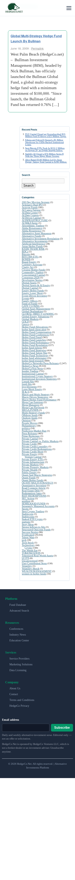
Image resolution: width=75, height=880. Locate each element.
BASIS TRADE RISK (33, 248)
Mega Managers (30, 404)
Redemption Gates (32, 493)
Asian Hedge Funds (32, 246)
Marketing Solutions (20, 664)
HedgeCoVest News (32, 368)
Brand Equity (29, 261)
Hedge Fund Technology (35, 355)
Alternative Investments (35, 241)
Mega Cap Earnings (32, 402)
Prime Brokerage (31, 436)
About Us (14, 688)
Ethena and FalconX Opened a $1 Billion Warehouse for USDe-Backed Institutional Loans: (44, 142)
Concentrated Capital (33, 274)
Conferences (16, 628)
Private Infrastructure (33, 461)
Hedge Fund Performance (35, 342)
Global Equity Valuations (35, 316)
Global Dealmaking (32, 311)
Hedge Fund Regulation (35, 345)
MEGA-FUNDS (30, 410)
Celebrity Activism (32, 264)
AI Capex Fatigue (31, 209)
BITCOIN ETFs (30, 256)
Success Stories (30, 532)
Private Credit (29, 443)
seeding (26, 500)
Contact (13, 694)
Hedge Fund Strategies (34, 350)
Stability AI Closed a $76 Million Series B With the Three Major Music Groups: (44, 155)
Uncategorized (30, 560)
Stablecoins (28, 516)
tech (24, 539)
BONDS (26, 259)
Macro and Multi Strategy (36, 394)
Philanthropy (29, 425)
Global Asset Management (36, 308)
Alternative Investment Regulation (40, 238)
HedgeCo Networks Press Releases (40, 363)
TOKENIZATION (31, 552)
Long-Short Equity (32, 389)
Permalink (37, 48)
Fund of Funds (29, 303)
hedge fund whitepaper (34, 358)
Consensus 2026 (31, 277)
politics (26, 428)
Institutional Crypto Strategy (37, 376)
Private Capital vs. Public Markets (40, 441)
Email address (10, 719)
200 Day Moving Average (36, 202)
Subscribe (62, 727)
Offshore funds (30, 415)
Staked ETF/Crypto (32, 519)
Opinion (26, 420)
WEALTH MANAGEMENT (37, 571)
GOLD (25, 321)
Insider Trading (30, 371)
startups (26, 521)
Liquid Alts (28, 381)
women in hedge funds (34, 573)
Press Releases (29, 433)
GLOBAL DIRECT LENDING (38, 313)
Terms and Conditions (21, 700)
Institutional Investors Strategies (39, 378)
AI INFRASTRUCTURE (35, 220)
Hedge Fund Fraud (32, 337)
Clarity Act (28, 267)
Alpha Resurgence (32, 230)
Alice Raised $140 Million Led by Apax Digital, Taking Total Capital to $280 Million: (46, 160)
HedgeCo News (30, 365)
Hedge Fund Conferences (35, 334)
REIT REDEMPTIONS (34, 495)
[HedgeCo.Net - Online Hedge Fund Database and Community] (14, 8)
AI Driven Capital (31, 217)
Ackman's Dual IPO (32, 204)
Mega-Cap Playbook (33, 407)
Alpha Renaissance (32, 228)
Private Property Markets (35, 467)
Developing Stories (32, 280)
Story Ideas (28, 524)
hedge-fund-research (33, 360)
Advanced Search (19, 610)
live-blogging (29, 386)
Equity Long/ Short (32, 293)
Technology (28, 545)
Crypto (28, 547)
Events (25, 298)
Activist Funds (30, 207)
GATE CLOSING (31, 306)
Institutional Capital (33, 373)
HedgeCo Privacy (19, 705)
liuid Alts (27, 384)
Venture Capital (33, 456)
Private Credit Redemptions (37, 448)
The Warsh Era (29, 550)
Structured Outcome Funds (36, 529)
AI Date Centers (30, 215)
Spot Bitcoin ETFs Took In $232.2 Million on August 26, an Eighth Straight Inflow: (45, 149)
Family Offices (30, 300)
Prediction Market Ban (34, 430)
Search (28, 185)
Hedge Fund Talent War (34, 352)
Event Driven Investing (34, 295)
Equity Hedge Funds (33, 290)
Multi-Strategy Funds (33, 412)
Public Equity (29, 472)
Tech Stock (28, 542)
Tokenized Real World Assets (37, 555)
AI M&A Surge (30, 222)
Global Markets (30, 319)
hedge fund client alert (34, 329)
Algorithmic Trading (33, 225)
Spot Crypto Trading (33, 511)
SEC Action (28, 498)
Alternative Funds (31, 235)
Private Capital (30, 438)
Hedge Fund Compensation (36, 332)
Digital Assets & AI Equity (36, 285)
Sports (25, 508)
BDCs (25, 251)
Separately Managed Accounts (38, 506)
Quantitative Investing (34, 485)
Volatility (27, 565)
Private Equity (29, 454)
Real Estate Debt (31, 490)
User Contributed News (34, 563)
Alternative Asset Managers (36, 233)
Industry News (17, 634)
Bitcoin (26, 254)
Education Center (19, 640)
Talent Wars (28, 537)
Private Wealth (30, 469)
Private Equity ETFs (33, 459)
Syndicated (28, 534)
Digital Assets (29, 282)
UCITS (25, 558)
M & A (25, 391)
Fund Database (17, 604)
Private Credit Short (32, 451)
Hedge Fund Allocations (35, 326)
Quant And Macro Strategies (37, 474)
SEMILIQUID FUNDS (33, 503)
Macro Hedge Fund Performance (39, 399)
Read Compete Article (34, 487)
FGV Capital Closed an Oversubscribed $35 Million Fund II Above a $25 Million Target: (45, 135)
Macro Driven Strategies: (35, 397)
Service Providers (19, 658)
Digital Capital (30, 287)
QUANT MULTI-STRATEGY (37, 482)
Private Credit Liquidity (35, 446)
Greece (25, 324)
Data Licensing (17, 670)
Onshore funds (29, 417)
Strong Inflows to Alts (33, 526)
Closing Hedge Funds (33, 269)
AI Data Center (30, 212)
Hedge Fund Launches (34, 339)
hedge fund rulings (32, 347)
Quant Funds (29, 477)
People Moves (29, 423)
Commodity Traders (32, 272)
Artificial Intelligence (33, 243)
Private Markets (30, 464)
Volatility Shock (30, 568)
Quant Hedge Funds (32, 480)
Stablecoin (27, 513)
